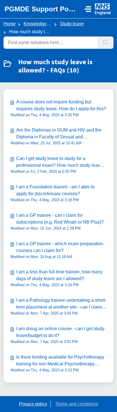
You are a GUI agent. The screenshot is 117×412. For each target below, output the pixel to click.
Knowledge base (41, 23)
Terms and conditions (76, 403)
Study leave (72, 23)
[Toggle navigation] (87, 9)
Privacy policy (33, 403)
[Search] (105, 42)
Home (9, 23)
